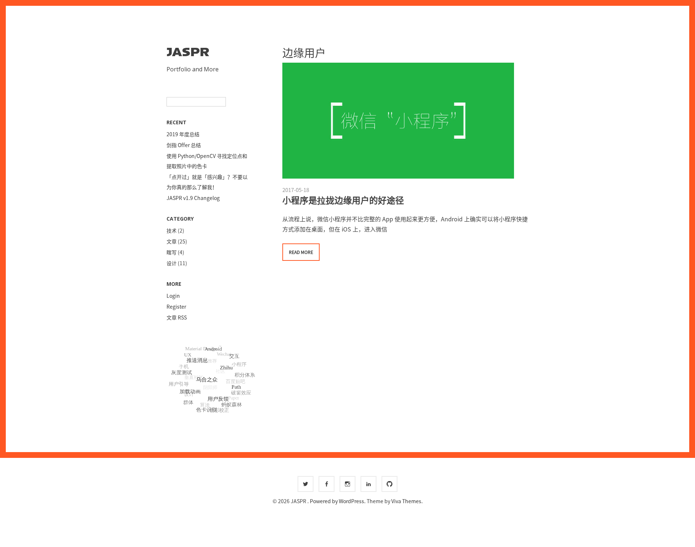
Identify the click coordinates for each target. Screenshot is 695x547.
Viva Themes (406, 501)
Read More (301, 252)
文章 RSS (177, 317)
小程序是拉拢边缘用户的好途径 (343, 199)
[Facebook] (326, 484)
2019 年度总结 (183, 134)
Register (176, 306)
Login (173, 295)
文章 (172, 241)
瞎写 (172, 252)
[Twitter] (305, 484)
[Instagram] (347, 484)
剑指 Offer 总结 (184, 145)
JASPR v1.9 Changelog (193, 197)
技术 (172, 230)
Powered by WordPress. (338, 501)
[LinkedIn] (368, 484)
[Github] (389, 484)
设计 (172, 263)
